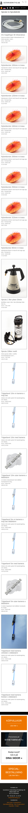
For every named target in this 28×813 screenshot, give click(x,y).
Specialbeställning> (8, 804)
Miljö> (17, 806)
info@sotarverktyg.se (14, 797)
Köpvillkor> (12, 806)
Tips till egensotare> (19, 804)
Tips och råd (23, 7)
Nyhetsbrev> (17, 802)
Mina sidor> (10, 802)
